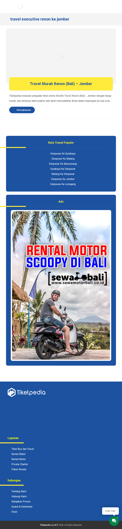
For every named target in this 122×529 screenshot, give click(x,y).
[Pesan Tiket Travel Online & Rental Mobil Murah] (20, 6)
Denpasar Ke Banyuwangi (63, 163)
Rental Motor (18, 459)
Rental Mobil (18, 454)
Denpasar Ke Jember (63, 179)
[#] (54, 426)
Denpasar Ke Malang (63, 158)
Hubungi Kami (19, 496)
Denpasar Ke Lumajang (63, 184)
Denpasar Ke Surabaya (62, 153)
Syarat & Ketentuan (21, 506)
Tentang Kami (18, 491)
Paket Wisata (18, 469)
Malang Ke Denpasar (63, 173)
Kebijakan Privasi (20, 501)
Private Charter (19, 464)
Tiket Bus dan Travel (22, 448)
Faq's (14, 511)
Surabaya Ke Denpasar (62, 168)
